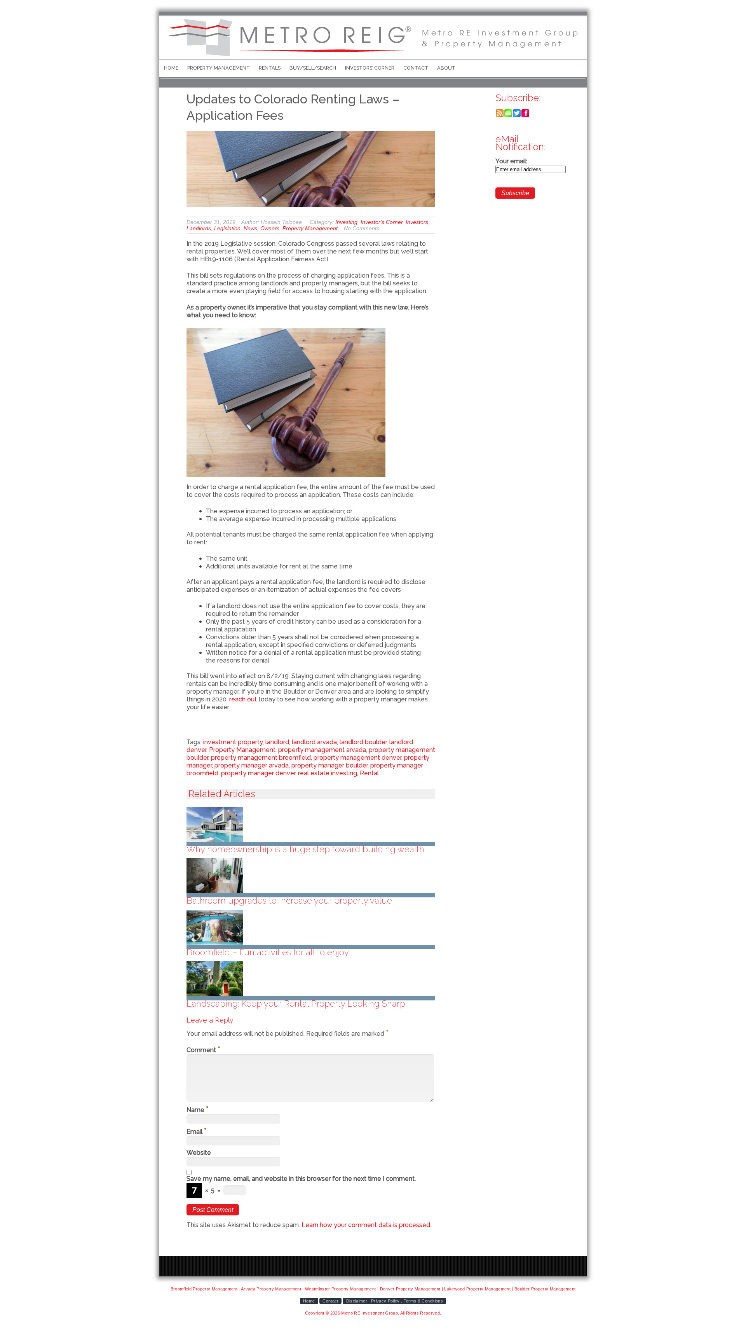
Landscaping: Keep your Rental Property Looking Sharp (295, 1003)
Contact (415, 68)
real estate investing (327, 773)
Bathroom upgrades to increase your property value (289, 900)
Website (198, 1152)
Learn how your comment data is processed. (366, 1225)
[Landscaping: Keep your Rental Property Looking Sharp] (310, 978)
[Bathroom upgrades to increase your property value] (310, 875)
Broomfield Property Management (204, 1289)
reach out (243, 699)
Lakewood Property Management (477, 1289)
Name (197, 1110)
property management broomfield (261, 757)
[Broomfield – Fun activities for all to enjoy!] (310, 927)
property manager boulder (329, 765)
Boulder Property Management (544, 1289)
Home (171, 68)
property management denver (357, 757)
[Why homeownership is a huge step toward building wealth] (310, 824)
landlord (277, 742)
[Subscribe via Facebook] (525, 115)
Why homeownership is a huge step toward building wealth (305, 849)
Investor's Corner (382, 222)
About (446, 68)
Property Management (218, 68)
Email (196, 1131)
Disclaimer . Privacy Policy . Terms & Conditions (394, 1301)
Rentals (270, 68)
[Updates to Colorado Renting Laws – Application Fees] (310, 169)
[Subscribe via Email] (508, 115)
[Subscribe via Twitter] (516, 115)
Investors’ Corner (369, 68)
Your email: (511, 161)
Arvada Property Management (271, 1289)
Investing (346, 222)
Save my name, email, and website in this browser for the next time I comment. (301, 1178)
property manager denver (258, 773)
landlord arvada (314, 742)
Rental (369, 773)
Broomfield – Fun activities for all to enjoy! (268, 952)
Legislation (227, 228)
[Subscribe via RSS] (499, 115)
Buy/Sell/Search (312, 68)
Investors (417, 222)
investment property (233, 742)
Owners (269, 228)
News (250, 228)
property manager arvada (251, 765)
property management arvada (322, 750)
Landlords (198, 228)
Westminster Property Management (340, 1289)
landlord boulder (363, 742)
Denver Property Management (410, 1289)
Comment (203, 1050)
